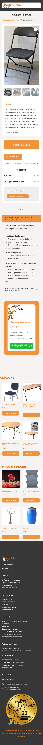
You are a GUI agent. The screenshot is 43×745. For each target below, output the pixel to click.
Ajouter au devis (13, 157)
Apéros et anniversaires (9, 644)
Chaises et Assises (17, 20)
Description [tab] (8, 105)
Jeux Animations (7, 595)
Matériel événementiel (14, 19)
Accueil (4, 19)
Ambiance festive (7, 655)
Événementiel (6, 617)
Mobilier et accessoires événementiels (15, 164)
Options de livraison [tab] (11, 132)
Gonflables (5, 576)
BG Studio (17, 733)
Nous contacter (7, 675)
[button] (38, 4)
